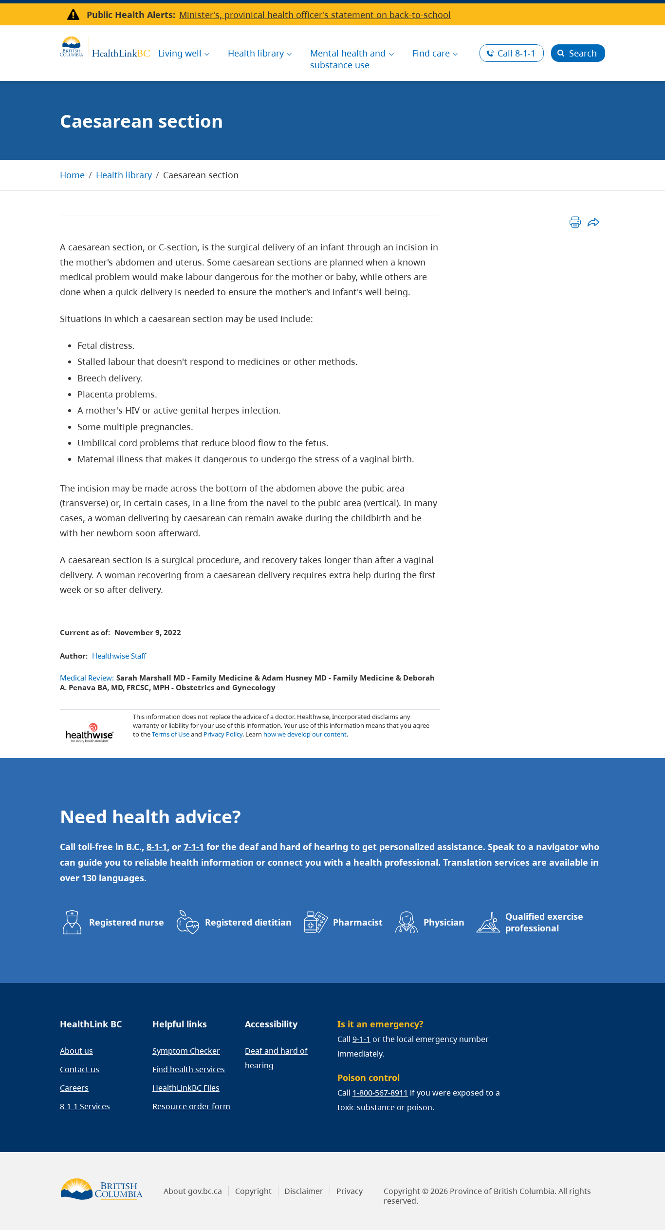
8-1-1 (517, 53)
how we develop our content (305, 734)
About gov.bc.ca (193, 1191)
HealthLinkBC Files (186, 1087)
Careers (74, 1087)
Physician (444, 922)
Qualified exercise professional (544, 922)
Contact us (79, 1069)
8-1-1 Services (85, 1106)
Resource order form (191, 1106)
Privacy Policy (222, 734)
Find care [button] (431, 53)
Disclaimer (303, 1191)
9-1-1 (361, 1039)
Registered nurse (126, 922)
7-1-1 (194, 846)
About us (76, 1050)
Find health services (188, 1069)
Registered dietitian (248, 922)
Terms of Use (170, 734)
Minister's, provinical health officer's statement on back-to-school (315, 14)
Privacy (349, 1191)
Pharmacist (358, 922)
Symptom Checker (186, 1050)
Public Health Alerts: (131, 14)
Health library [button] (256, 53)
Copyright (253, 1191)
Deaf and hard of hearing (276, 1058)
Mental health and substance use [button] (348, 59)
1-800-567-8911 (380, 1092)
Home (72, 175)
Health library (124, 175)
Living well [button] (180, 53)
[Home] (105, 45)
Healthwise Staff (119, 656)
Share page (593, 222)
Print (575, 222)
